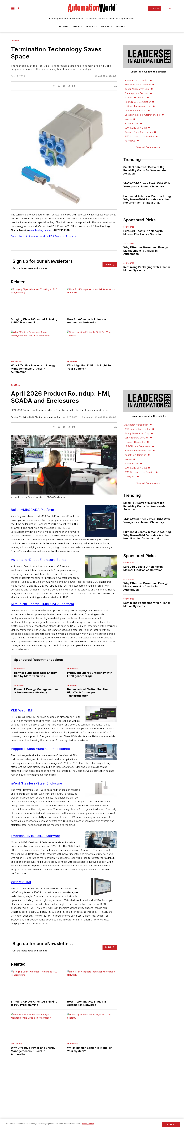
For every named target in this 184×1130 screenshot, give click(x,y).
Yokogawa (129, 140)
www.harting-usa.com (41, 230)
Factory (63, 26)
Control (15, 41)
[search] (18, 8)
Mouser (128, 119)
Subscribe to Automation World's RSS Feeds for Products (44, 236)
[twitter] (64, 86)
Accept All (170, 1124)
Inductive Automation (135, 110)
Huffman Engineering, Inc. (137, 106)
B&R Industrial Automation (137, 84)
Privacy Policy (88, 1124)
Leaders (120, 26)
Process (77, 26)
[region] (92, 1124)
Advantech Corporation (136, 80)
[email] (73, 86)
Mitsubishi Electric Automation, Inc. (142, 114)
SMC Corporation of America (139, 136)
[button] (13, 8)
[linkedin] (59, 86)
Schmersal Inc (131, 123)
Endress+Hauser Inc (134, 97)
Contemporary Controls (136, 93)
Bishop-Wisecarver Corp (137, 89)
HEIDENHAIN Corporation (137, 102)
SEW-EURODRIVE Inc (135, 127)
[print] (115, 86)
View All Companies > (148, 147)
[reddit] (68, 86)
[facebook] (54, 86)
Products (91, 26)
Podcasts (106, 26)
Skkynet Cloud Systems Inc (138, 132)
